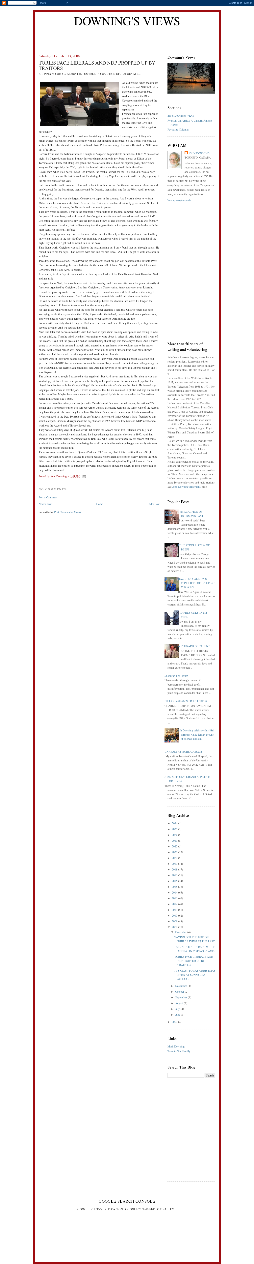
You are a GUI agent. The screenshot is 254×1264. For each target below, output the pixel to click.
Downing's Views (127, 21)
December (181, 932)
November (181, 986)
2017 (175, 875)
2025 (175, 829)
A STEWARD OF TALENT (194, 646)
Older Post (154, 504)
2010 (175, 915)
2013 (175, 898)
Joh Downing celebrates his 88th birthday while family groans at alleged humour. (196, 734)
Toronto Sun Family (178, 1051)
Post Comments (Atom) (67, 512)
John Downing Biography (186, 486)
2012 (175, 904)
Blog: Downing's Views (180, 115)
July (178, 1009)
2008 (175, 927)
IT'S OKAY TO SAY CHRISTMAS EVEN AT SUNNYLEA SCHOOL (194, 975)
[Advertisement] (127, 39)
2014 (175, 892)
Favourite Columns (178, 129)
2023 (175, 840)
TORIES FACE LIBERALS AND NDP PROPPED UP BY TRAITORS (193, 961)
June (178, 1014)
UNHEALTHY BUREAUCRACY (184, 751)
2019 (175, 864)
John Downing (199, 153)
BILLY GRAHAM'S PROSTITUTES (186, 701)
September (181, 997)
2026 (175, 823)
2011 (175, 910)
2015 (175, 887)
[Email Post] (84, 476)
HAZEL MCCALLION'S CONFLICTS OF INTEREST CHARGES (196, 583)
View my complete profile (179, 200)
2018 (175, 869)
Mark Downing (176, 1046)
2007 (175, 1022)
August (179, 1003)
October (180, 991)
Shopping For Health (176, 676)
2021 (175, 852)
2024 (175, 835)
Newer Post (45, 504)
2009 (175, 921)
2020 (175, 858)
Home (99, 504)
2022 (175, 846)
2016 (175, 881)
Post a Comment (48, 497)
